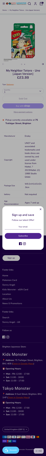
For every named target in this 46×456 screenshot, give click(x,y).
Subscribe (23, 235)
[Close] (40, 209)
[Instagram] (24, 243)
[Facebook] (20, 243)
